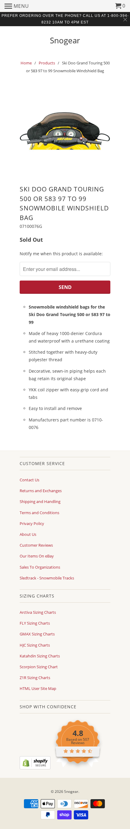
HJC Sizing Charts (35, 645)
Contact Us (29, 480)
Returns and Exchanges (41, 490)
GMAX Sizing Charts (37, 634)
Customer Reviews (36, 545)
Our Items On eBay (37, 556)
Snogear (65, 39)
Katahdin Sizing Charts (40, 656)
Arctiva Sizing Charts (38, 612)
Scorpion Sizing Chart (39, 666)
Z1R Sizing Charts (35, 677)
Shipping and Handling (40, 501)
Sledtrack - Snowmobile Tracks (47, 578)
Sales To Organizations (40, 567)
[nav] (17, 6)
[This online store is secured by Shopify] (35, 768)
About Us (28, 534)
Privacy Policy (32, 523)
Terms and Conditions (39, 512)
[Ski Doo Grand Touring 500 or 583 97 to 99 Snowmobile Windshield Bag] (65, 131)
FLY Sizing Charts (35, 623)
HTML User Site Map (38, 688)
